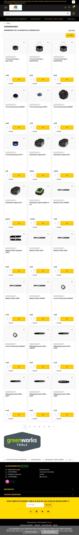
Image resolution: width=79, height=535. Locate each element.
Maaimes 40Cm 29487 (12, 298)
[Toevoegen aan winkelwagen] (18, 79)
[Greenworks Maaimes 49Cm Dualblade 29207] (15, 238)
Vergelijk (10, 84)
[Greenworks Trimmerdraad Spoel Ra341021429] (39, 47)
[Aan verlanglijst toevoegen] (24, 42)
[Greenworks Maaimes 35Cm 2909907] (39, 286)
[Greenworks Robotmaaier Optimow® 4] (15, 190)
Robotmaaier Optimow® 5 (62, 155)
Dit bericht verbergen (31, 532)
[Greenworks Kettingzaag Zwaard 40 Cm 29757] (63, 334)
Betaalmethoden (44, 470)
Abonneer (48, 505)
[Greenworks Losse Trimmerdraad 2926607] (63, 286)
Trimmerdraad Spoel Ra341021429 (36, 60)
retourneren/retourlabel (47, 472)
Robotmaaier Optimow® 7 (37, 155)
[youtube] (48, 511)
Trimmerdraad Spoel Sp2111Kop (12, 60)
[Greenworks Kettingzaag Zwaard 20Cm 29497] (63, 382)
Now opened (24, 466)
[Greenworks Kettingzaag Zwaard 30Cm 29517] (15, 382)
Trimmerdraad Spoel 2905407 (63, 107)
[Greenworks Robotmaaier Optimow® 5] (63, 142)
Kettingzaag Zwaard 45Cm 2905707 (37, 347)
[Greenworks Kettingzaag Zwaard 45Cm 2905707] (39, 334)
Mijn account (43, 477)
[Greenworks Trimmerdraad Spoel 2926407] (15, 94)
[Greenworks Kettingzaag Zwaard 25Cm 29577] (39, 382)
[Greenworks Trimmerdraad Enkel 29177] (15, 142)
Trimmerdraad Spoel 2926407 (15, 107)
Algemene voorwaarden (26, 525)
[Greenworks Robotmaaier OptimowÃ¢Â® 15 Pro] (39, 190)
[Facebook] (30, 511)
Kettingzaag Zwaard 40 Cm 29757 (62, 347)
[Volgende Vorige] (54, 426)
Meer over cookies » (49, 532)
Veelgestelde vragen (14, 470)
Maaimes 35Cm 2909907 (37, 298)
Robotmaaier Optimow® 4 (13, 203)
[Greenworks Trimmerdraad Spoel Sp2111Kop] (15, 47)
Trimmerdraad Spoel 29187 (38, 107)
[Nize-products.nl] (15, 7)
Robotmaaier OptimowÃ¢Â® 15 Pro (39, 204)
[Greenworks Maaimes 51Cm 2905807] (63, 190)
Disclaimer (37, 525)
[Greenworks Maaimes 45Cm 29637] (39, 238)
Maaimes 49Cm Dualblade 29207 (13, 252)
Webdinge (49, 522)
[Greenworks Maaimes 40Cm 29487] (15, 286)
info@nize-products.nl (14, 474)
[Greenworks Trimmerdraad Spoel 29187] (39, 94)
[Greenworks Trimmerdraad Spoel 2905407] (63, 94)
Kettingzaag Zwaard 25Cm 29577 (37, 395)
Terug (8, 23)
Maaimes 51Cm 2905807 (61, 203)
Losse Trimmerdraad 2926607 (63, 298)
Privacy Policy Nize (47, 525)
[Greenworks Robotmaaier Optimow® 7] (39, 142)
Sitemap (55, 525)
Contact (42, 474)
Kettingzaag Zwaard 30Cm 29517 (13, 395)
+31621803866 (12, 472)
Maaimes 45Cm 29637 (36, 251)
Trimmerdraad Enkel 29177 (14, 155)
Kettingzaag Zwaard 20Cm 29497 (62, 395)
